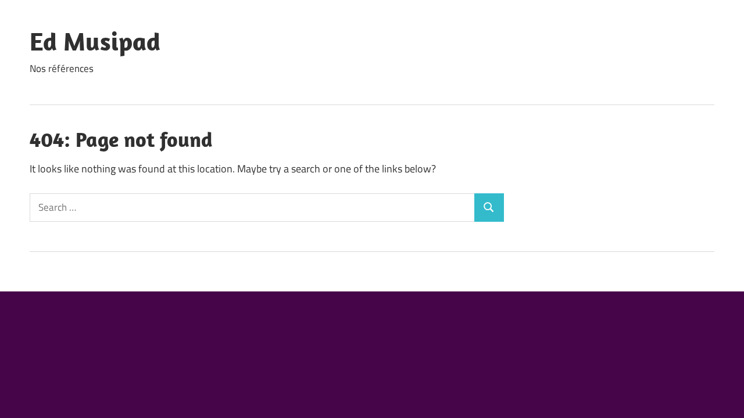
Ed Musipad (95, 41)
